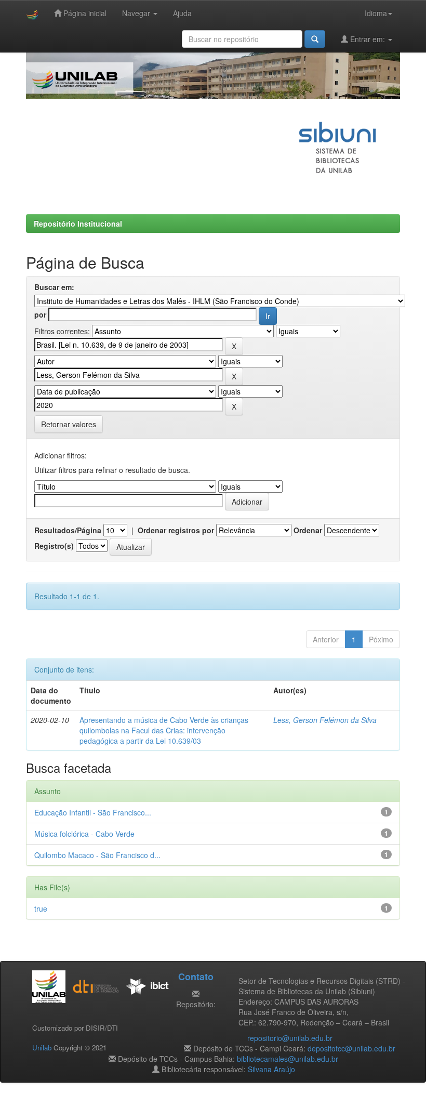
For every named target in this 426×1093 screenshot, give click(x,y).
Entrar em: (367, 39)
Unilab (41, 1047)
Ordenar (308, 530)
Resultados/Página (67, 530)
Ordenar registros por (176, 530)
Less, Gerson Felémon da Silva (325, 720)
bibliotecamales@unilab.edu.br (287, 1059)
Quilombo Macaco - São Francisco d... (97, 855)
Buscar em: (54, 287)
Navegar (137, 13)
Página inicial (83, 13)
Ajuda (182, 13)
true (40, 908)
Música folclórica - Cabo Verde (84, 833)
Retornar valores (68, 424)
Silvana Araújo (271, 1069)
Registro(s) (54, 546)
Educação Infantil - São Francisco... (92, 812)
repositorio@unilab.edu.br (289, 1038)
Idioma (376, 13)
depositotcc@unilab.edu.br (351, 1048)
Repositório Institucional (78, 223)
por (40, 314)
